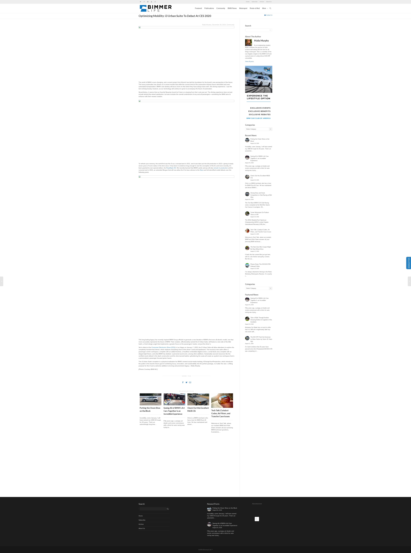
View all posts (249, 61)
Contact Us (269, 15)
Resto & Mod (255, 8)
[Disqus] (186, 465)
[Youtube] (151, 2)
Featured (198, 8)
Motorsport (243, 8)
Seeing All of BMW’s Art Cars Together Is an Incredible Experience (174, 411)
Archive (262, 1)
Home (247, 1)
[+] (150, 399)
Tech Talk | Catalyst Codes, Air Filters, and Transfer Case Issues (220, 413)
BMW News (232, 8)
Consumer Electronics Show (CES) (163, 347)
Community (220, 8)
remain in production (221, 168)
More (264, 8)
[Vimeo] (148, 2)
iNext (201, 170)
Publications (209, 8)
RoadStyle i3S (171, 168)
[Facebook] (144, 2)
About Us (269, 1)
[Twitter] (140, 2)
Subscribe (255, 1)
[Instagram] (155, 2)
